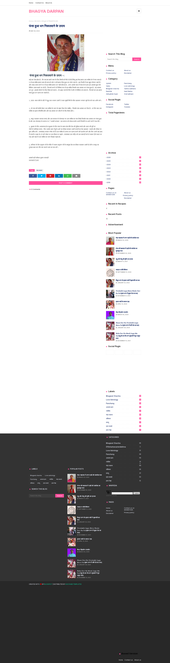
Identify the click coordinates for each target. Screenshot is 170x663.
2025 (124, 161)
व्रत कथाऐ (123, 426)
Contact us (40, 3)
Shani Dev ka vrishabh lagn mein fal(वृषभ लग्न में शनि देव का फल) (127, 324)
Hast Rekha (128, 91)
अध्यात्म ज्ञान (123, 407)
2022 (124, 172)
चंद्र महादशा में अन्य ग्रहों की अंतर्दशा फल (127, 238)
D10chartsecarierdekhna (123, 447)
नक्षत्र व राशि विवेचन (122, 270)
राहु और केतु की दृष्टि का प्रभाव (124, 259)
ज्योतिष (123, 411)
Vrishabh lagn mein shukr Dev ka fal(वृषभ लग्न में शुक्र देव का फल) (128, 292)
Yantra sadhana (130, 89)
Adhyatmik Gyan (112, 94)
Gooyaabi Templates (73, 584)
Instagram (109, 107)
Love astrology (129, 86)
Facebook (109, 104)
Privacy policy (111, 73)
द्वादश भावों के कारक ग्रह (122, 302)
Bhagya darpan (46, 11)
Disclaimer (128, 73)
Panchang (127, 83)
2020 (124, 179)
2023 (124, 168)
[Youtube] (137, 352)
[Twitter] (128, 352)
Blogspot (48, 584)
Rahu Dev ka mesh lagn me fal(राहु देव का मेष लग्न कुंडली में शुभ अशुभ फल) (128, 335)
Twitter (126, 104)
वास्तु (123, 422)
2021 (124, 175)
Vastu (108, 86)
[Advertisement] (123, 34)
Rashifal (109, 91)
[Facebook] (110, 352)
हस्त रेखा (123, 430)
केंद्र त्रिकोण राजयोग (122, 312)
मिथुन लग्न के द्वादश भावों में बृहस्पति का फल (128, 280)
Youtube (127, 107)
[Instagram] (119, 352)
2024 (124, 164)
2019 (124, 182)
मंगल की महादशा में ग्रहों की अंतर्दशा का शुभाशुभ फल (126, 249)
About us (48, 3)
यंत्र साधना (37, 21)
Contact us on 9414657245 (111, 193)
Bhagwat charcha (112, 89)
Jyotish (108, 83)
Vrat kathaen (128, 94)
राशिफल (123, 418)
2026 (124, 157)
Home (31, 3)
